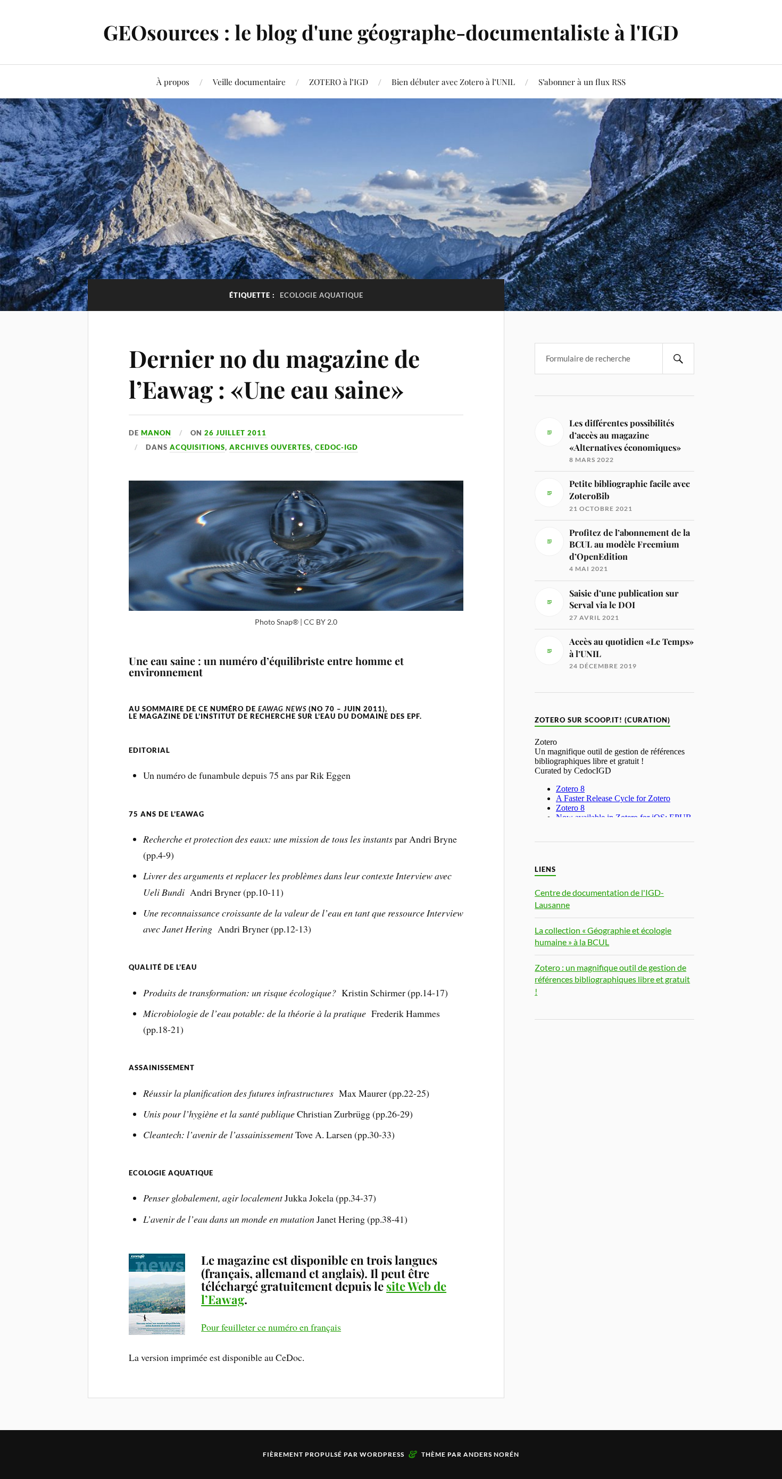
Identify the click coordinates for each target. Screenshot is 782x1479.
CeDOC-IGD (336, 447)
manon (156, 432)
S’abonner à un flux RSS (582, 81)
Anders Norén (491, 1454)
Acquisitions (197, 447)
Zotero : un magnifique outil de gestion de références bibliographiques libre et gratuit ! (612, 979)
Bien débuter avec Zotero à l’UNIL (453, 81)
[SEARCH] (678, 358)
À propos (172, 81)
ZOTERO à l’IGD (338, 81)
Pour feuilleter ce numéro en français (271, 1327)
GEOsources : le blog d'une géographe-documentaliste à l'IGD (391, 32)
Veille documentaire (249, 81)
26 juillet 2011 (235, 432)
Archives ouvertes (270, 447)
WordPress (382, 1454)
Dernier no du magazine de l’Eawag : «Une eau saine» (274, 373)
